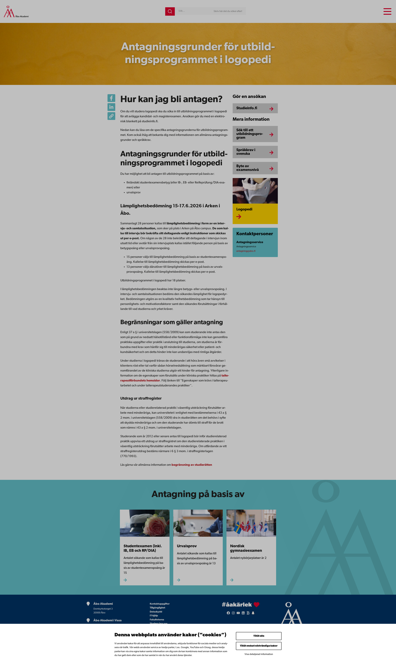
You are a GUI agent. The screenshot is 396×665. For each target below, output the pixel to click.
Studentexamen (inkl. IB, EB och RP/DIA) (143, 548)
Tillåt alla (258, 636)
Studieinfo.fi (246, 108)
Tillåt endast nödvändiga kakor (259, 646)
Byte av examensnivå (247, 168)
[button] (111, 116)
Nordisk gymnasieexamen (246, 548)
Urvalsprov (187, 546)
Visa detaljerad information (259, 654)
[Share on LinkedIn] (111, 107)
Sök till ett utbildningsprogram (249, 134)
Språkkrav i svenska (245, 152)
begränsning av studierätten (192, 465)
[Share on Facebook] (111, 98)
